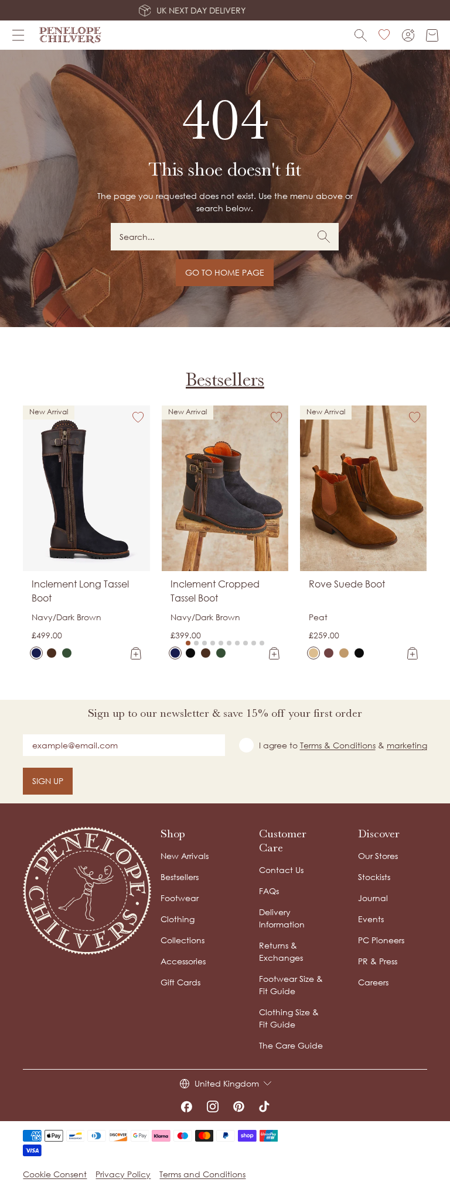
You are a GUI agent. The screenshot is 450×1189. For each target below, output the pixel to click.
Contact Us (281, 870)
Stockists (374, 877)
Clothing (178, 919)
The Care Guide (291, 1045)
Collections (182, 940)
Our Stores (378, 856)
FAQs (269, 891)
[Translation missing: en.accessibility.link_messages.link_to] (87, 891)
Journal (373, 898)
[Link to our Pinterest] (238, 1106)
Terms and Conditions (202, 1174)
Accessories (183, 961)
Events (371, 919)
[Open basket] (432, 35)
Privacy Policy (123, 1174)
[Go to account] (408, 35)
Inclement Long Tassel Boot (80, 591)
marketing (407, 745)
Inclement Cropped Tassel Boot (215, 591)
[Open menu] (18, 35)
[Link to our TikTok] (264, 1106)
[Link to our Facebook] (186, 1106)
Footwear (180, 898)
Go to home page (224, 272)
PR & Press (377, 961)
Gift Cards (180, 982)
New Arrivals (185, 856)
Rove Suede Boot (347, 584)
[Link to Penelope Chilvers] (70, 35)
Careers (373, 982)
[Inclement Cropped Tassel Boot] (175, 653)
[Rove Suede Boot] (313, 653)
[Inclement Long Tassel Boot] (36, 653)
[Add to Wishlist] (138, 417)
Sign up (47, 781)
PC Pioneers (381, 940)
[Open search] (360, 35)
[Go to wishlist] (384, 35)
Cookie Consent (55, 1174)
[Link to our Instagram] (213, 1106)
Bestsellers (225, 379)
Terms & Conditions (338, 745)
